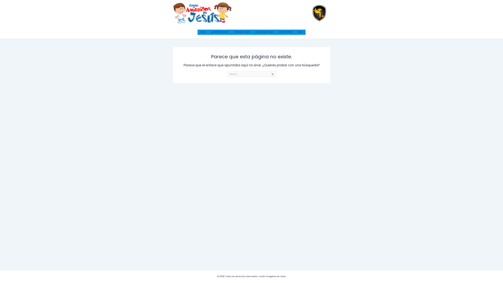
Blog (300, 32)
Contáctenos (285, 32)
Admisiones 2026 (264, 32)
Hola (203, 32)
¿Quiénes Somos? (220, 32)
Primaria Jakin (242, 32)
